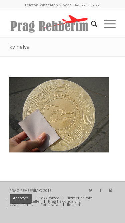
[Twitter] (91, 190)
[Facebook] (101, 190)
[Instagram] (111, 190)
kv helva (19, 46)
